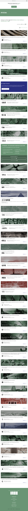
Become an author (14, 506)
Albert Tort (7, 39)
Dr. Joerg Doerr (19, 277)
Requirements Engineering (14, 3)
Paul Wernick (13, 174)
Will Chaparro (18, 114)
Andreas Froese (18, 201)
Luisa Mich (9, 394)
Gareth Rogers (7, 304)
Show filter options (19, 24)
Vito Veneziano (17, 174)
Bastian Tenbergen (6, 201)
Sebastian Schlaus (12, 252)
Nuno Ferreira (13, 140)
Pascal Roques (7, 431)
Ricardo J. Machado (18, 140)
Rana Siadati (10, 174)
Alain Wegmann (13, 102)
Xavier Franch (18, 240)
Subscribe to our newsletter (13, 160)
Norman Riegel (15, 277)
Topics (14, 6)
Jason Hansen (7, 369)
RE (14, 0)
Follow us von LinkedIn (13, 158)
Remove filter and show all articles (23, 27)
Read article (24, 53)
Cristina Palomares (11, 240)
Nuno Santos (10, 140)
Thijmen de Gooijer (11, 114)
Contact (14, 500)
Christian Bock (7, 65)
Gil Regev (10, 102)
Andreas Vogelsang (10, 201)
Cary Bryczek (12, 291)
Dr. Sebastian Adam (11, 277)
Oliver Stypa (8, 252)
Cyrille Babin (7, 77)
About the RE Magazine (14, 499)
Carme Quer (15, 240)
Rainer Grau (7, 456)
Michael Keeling (15, 114)
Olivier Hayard (16, 102)
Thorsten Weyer (14, 201)
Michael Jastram (9, 214)
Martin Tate (7, 406)
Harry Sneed (7, 355)
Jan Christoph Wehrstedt (22, 201)
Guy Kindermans (8, 329)
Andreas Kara (12, 214)
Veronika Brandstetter (4, 202)
